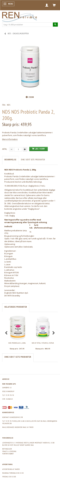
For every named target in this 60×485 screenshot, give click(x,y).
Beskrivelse (10, 159)
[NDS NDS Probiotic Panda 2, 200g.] (30, 66)
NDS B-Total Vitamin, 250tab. (43, 343)
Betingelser (7, 449)
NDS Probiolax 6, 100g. (17, 343)
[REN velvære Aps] (19, 16)
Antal (5, 149)
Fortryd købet (8, 454)
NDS (8, 105)
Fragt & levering (9, 451)
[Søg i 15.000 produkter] (55, 24)
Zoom (31, 97)
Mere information (10, 139)
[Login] (47, 5)
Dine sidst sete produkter (33, 159)
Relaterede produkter (16, 307)
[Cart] (54, 5)
